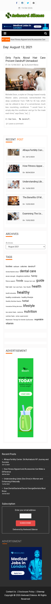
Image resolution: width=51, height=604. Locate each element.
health (36, 286)
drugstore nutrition (23, 276)
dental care (28, 271)
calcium (16, 266)
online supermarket (22, 316)
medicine (20, 312)
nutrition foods (10, 316)
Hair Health (27, 287)
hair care (9, 287)
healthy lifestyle (27, 297)
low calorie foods (11, 312)
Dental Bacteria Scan (12, 272)
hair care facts (17, 287)
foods (19, 280)
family (34, 276)
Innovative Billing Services (14, 306)
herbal (25, 300)
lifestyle (29, 306)
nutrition (30, 311)
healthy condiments (13, 297)
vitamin (9, 323)
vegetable (38, 319)
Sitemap (40, 591)
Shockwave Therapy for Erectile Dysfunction (19, 320)
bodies (9, 266)
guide (40, 280)
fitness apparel (10, 281)
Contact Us (11, 591)
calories (23, 266)
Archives (9, 243)
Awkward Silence (30, 529)
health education (11, 293)
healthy (23, 292)
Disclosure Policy (26, 591)
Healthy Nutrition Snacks (13, 301)
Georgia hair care (29, 281)
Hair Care (12, 119)
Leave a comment (15, 124)
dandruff (25, 119)
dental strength (10, 276)
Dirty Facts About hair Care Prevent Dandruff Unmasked (25, 59)
